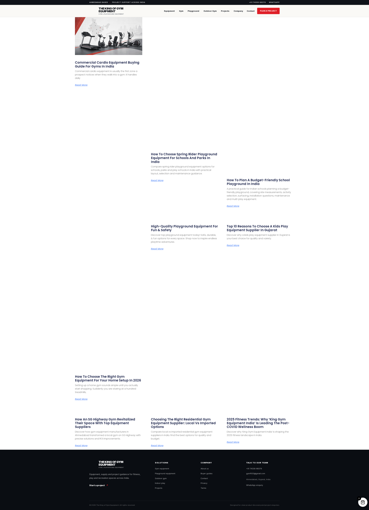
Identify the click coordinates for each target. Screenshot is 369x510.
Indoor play (160, 483)
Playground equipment (165, 473)
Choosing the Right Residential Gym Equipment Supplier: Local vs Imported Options (183, 423)
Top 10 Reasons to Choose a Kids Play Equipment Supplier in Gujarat (257, 228)
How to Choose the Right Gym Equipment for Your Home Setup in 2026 (108, 378)
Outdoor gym (161, 478)
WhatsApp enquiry (254, 485)
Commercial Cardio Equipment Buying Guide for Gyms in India (107, 64)
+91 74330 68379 (257, 2)
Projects (225, 11)
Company (238, 11)
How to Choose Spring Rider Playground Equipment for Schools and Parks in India (184, 158)
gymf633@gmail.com (255, 473)
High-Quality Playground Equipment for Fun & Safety (184, 228)
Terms (203, 488)
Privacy (204, 483)
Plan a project (268, 11)
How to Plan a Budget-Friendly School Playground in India (258, 182)
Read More (81, 85)
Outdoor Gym (210, 11)
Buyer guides (206, 473)
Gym (181, 11)
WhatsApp (274, 2)
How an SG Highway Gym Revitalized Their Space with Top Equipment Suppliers (105, 423)
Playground (193, 11)
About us (205, 468)
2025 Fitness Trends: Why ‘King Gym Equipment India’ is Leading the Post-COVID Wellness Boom (258, 423)
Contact (251, 11)
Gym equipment (162, 468)
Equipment (169, 11)
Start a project (98, 485)
